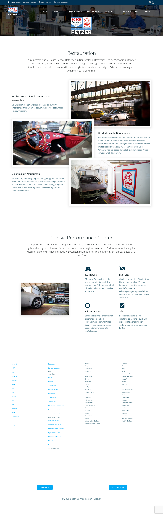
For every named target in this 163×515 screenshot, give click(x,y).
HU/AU (50, 377)
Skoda (14, 396)
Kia (13, 388)
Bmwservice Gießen (55, 410)
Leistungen (92, 11)
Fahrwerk (51, 445)
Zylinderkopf (52, 385)
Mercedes (15, 376)
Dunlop (14, 413)
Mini (13, 405)
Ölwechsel (51, 394)
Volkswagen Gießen (54, 420)
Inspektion (15, 364)
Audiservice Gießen (54, 414)
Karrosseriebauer (54, 368)
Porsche (14, 380)
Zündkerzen (52, 398)
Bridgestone (16, 425)
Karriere (149, 11)
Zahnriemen (52, 402)
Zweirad (108, 11)
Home (45, 11)
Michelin (14, 409)
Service (56, 11)
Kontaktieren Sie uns (128, 11)
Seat (13, 400)
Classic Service (73, 11)
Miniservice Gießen (54, 437)
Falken (14, 421)
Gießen (50, 381)
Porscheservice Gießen (56, 429)
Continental (15, 417)
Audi (13, 372)
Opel (13, 384)
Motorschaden (53, 389)
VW (13, 392)
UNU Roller (52, 441)
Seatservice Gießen (54, 425)
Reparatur (51, 364)
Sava (13, 429)
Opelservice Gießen (54, 433)
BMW (13, 368)
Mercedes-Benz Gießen (56, 406)
